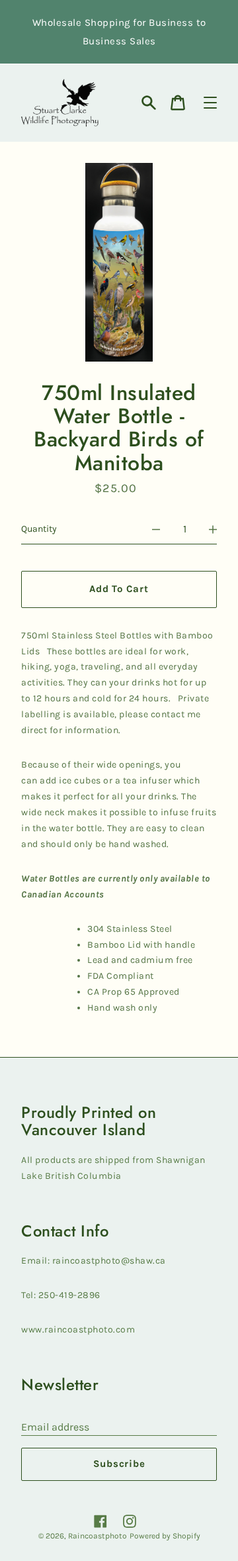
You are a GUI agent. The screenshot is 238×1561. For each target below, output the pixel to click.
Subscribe (119, 1464)
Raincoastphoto (97, 1535)
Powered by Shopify (165, 1535)
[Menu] (210, 102)
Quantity (39, 528)
